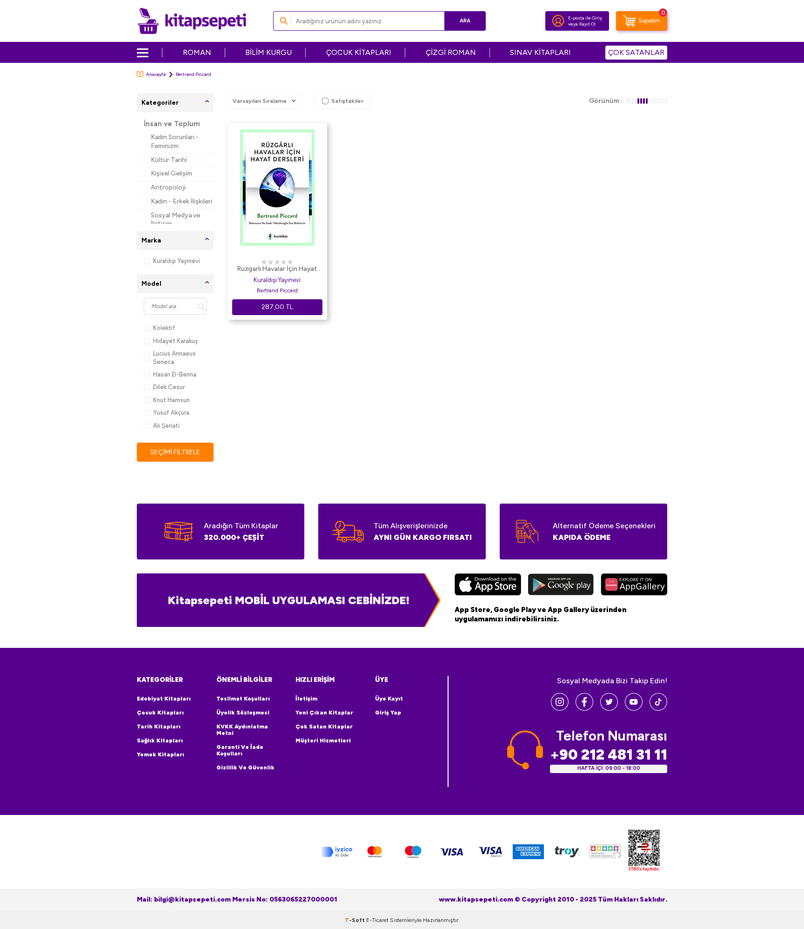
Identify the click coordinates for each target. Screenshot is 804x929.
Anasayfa (156, 74)
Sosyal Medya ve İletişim (175, 219)
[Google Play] (561, 585)
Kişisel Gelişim (171, 173)
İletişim (306, 698)
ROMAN (197, 52)
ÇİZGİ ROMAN (451, 52)
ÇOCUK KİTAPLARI (358, 52)
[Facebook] (584, 708)
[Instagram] (560, 708)
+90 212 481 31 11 (608, 754)
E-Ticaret (377, 920)
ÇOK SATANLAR (636, 52)
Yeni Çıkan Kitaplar (324, 712)
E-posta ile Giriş (585, 18)
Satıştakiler (347, 101)
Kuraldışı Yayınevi (176, 260)
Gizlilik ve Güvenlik (245, 767)
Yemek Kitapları (160, 754)
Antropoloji (168, 187)
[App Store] (488, 585)
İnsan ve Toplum (172, 124)
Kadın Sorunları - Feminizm (175, 141)
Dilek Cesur (169, 387)
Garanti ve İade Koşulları (239, 750)
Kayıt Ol (587, 24)
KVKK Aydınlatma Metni (242, 729)
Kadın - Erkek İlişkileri (181, 201)
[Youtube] (634, 708)
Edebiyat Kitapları (164, 698)
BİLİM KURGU (268, 52)
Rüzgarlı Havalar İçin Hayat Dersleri (277, 269)
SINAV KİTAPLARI (540, 52)
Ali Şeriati (166, 425)
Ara (465, 21)
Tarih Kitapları (159, 726)
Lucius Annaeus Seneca (174, 357)
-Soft (355, 920)
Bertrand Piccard (277, 290)
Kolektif (164, 327)
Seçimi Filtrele (175, 452)
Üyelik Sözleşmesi (242, 712)
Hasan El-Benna (174, 374)
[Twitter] (609, 708)
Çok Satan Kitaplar (324, 726)
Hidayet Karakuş (175, 340)
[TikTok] (658, 708)
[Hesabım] (558, 21)
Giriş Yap (388, 712)
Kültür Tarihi (169, 160)
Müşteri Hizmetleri (323, 740)
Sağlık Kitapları (160, 740)
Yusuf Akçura (171, 412)
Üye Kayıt (389, 698)
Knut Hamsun (171, 400)
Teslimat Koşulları (243, 698)
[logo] (192, 21)
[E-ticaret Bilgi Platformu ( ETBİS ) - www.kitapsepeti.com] (644, 852)
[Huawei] (634, 585)
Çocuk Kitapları (160, 712)
